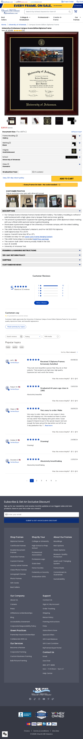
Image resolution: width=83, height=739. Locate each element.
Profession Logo (38, 559)
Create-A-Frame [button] (57, 18)
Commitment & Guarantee (60, 573)
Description (8, 211)
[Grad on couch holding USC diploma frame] (55, 201)
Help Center (47, 673)
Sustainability (59, 579)
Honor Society (37, 568)
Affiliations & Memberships (21, 613)
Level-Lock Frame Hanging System (38, 237)
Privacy (27, 731)
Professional (43, 17)
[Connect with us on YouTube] (44, 699)
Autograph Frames (18, 574)
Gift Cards (14, 583)
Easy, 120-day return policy (13, 178)
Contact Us (47, 600)
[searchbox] (12, 336)
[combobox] (33, 336)
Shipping (6, 260)
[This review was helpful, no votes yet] (71, 379)
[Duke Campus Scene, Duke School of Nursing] (12, 201)
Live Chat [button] (46, 661)
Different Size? (76, 132)
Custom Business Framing (21, 656)
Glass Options (59, 550)
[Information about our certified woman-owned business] (58, 714)
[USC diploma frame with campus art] (70, 201)
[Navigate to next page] (56, 480)
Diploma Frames (17, 541)
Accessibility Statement (20, 622)
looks (21, 347)
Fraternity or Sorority (40, 572)
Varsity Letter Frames (19, 565)
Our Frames (76, 18)
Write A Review (41, 303)
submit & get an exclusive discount (41, 520)
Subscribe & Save (50, 630)
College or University (40, 541)
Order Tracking (49, 608)
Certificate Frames (18, 545)
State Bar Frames (17, 557)
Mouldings (58, 541)
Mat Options (59, 545)
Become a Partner (17, 647)
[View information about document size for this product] (26, 132)
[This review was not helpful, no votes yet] (75, 379)
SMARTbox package (41, 239)
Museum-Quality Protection (60, 555)
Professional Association (37, 553)
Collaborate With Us (18, 639)
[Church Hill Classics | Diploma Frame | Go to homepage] (10, 11)
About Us (14, 600)
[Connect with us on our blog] (53, 699)
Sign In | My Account (51, 604)
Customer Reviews (11, 264)
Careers (13, 604)
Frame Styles (59, 568)
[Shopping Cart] (75, 12)
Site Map (55, 731)
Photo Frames (16, 578)
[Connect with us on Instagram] (39, 699)
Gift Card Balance (50, 639)
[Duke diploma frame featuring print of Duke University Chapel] (41, 201)
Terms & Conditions (41, 731)
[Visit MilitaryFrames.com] (21, 1)
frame (8, 347)
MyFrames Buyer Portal (52, 648)
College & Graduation (24, 18)
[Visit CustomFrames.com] (36, 1)
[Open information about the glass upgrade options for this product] (8, 164)
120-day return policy (13, 255)
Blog (12, 617)
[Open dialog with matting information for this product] (10, 143)
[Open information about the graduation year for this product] (33, 172)
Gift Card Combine (50, 643)
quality (15, 347)
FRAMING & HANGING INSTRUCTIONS (19, 250)
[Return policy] (41, 714)
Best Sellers (15, 587)
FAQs (45, 626)
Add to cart (67, 178)
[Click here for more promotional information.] (59, 185)
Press (12, 608)
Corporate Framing (18, 652)
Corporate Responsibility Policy (23, 626)
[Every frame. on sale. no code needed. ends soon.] (41, 5)
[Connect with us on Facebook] (30, 699)
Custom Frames (16, 561)
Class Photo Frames (18, 570)
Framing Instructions (51, 622)
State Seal (36, 563)
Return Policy (48, 617)
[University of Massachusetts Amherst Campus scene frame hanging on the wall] (26, 201)
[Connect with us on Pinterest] (48, 699)
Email (45, 656)
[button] (80, 2)
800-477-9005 (49, 665)
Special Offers (48, 635)
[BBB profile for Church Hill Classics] (24, 714)
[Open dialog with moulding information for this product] (17, 135)
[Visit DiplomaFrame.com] (7, 1)
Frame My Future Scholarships (22, 634)
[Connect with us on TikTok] (35, 699)
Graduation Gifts (39, 576)
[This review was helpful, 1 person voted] (71, 432)
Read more (48, 426)
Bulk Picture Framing (18, 660)
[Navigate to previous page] (27, 480)
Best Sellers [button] (4, 18)
